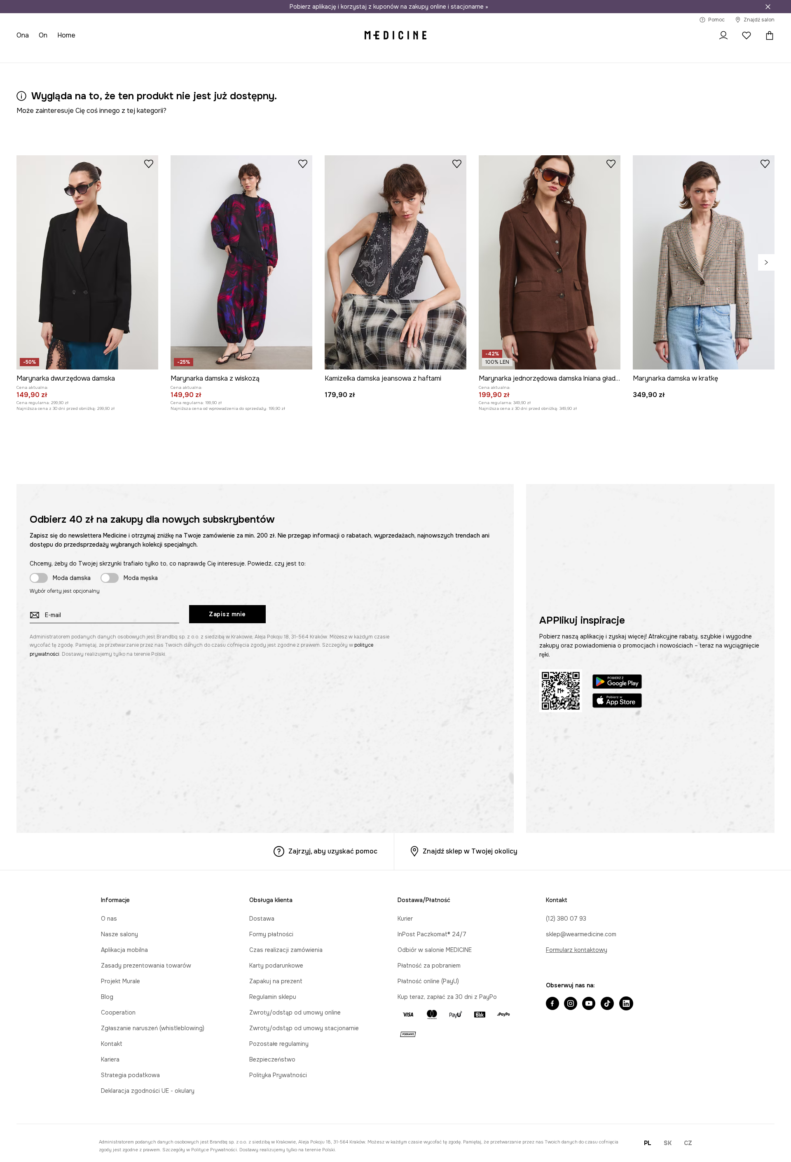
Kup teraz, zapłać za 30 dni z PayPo (447, 997)
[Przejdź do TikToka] (607, 1004)
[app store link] (617, 701)
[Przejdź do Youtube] (588, 1004)
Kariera (110, 1059)
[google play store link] (617, 682)
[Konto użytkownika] (723, 35)
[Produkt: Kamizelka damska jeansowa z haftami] (395, 262)
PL (647, 1143)
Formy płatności (271, 934)
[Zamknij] (768, 6)
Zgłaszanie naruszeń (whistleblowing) (152, 1028)
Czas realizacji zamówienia (286, 950)
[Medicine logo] (395, 35)
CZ (688, 1143)
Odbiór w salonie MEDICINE (435, 950)
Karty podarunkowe (276, 965)
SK (668, 1143)
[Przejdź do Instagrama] (570, 1004)
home (66, 35)
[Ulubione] (746, 35)
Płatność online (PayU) (428, 981)
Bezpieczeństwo (272, 1059)
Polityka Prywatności (278, 1075)
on (43, 35)
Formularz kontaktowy (576, 950)
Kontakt (111, 1043)
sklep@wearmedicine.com (581, 934)
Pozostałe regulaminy (279, 1043)
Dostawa (261, 918)
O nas (109, 918)
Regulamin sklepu (272, 997)
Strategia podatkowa (130, 1075)
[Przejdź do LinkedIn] (626, 1004)
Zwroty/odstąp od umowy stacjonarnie (304, 1028)
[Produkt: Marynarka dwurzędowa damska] (87, 262)
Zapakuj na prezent (275, 981)
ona (22, 35)
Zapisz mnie (227, 614)
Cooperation (118, 1012)
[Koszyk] (768, 35)
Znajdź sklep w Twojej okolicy (470, 851)
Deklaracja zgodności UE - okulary (147, 1090)
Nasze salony (119, 934)
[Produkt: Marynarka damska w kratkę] (704, 262)
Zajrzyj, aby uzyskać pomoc (332, 851)
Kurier (405, 918)
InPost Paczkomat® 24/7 (432, 934)
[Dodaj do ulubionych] (149, 163)
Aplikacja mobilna (124, 950)
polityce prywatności (214, 1150)
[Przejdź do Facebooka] (552, 1004)
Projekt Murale (120, 981)
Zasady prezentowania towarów (146, 965)
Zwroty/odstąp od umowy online (295, 1012)
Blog (107, 997)
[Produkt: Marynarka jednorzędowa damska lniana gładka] (549, 262)
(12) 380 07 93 (566, 918)
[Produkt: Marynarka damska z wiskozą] (241, 262)
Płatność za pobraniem (429, 965)
